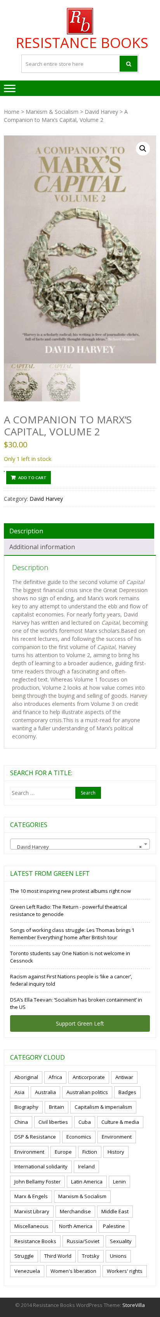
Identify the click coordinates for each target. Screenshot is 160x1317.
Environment (117, 1136)
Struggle (24, 1255)
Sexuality (121, 1241)
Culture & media (120, 1121)
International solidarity (41, 1166)
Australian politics (87, 1092)
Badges (127, 1092)
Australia (45, 1092)
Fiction (89, 1151)
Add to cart (32, 477)
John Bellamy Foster (37, 1181)
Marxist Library (31, 1211)
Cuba (84, 1121)
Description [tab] (26, 531)
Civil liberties (53, 1121)
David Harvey (101, 111)
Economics (78, 1136)
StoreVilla (133, 1305)
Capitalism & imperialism (103, 1106)
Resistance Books (82, 43)
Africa (55, 1077)
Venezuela (27, 1270)
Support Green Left (80, 1023)
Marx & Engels (31, 1196)
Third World (57, 1255)
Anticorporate (89, 1077)
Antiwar (124, 1077)
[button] (143, 149)
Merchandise (75, 1211)
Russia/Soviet (83, 1241)
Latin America (87, 1181)
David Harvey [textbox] (78, 846)
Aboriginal (26, 1077)
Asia (19, 1092)
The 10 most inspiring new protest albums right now (70, 890)
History (116, 1151)
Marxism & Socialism (52, 111)
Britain (56, 1106)
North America (75, 1226)
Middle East (115, 1211)
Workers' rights (125, 1270)
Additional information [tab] (42, 547)
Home (11, 111)
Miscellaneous (31, 1226)
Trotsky (90, 1255)
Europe (63, 1151)
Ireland (86, 1166)
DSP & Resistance (35, 1136)
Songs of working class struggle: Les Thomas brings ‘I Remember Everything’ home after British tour (72, 934)
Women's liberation (73, 1270)
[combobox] (80, 844)
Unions (118, 1255)
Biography (26, 1106)
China (21, 1121)
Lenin (119, 1181)
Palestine (114, 1226)
